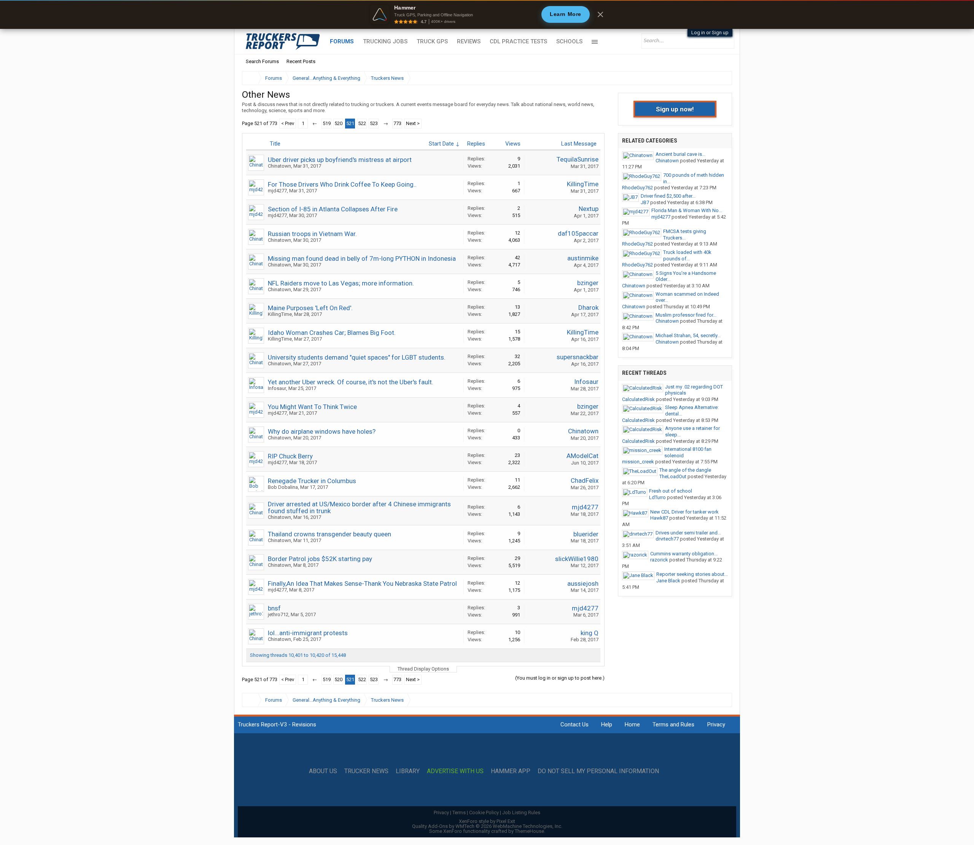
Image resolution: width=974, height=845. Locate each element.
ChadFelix (584, 480)
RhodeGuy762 (637, 187)
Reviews (469, 41)
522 (362, 123)
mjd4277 (277, 190)
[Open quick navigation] (721, 78)
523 (374, 123)
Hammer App (510, 771)
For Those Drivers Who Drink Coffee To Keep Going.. (342, 184)
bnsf (274, 608)
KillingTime (582, 184)
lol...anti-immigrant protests (308, 633)
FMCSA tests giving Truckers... (684, 234)
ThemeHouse (529, 831)
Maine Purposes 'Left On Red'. (310, 308)
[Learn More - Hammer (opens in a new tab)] (487, 14)
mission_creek (638, 462)
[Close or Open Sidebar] (712, 78)
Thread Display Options (423, 669)
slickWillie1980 (576, 559)
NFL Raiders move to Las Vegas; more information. (341, 283)
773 (397, 123)
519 (327, 123)
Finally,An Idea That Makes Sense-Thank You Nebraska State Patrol (362, 583)
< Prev (287, 123)
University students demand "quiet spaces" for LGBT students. (357, 357)
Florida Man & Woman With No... (686, 210)
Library (408, 771)
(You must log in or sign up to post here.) (560, 678)
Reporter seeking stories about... (692, 574)
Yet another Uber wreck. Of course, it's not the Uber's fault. (350, 382)
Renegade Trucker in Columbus (312, 481)
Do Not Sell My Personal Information (598, 771)
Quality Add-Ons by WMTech (487, 826)
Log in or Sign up (710, 32)
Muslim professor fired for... (686, 315)
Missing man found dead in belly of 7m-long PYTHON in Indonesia (362, 258)
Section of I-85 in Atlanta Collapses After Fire (333, 209)
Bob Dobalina (283, 487)
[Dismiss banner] (600, 14)
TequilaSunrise (577, 159)
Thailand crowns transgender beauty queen (329, 534)
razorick (659, 560)
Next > (413, 123)
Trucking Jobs (385, 41)
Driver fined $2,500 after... (668, 196)
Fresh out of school (670, 491)
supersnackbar (577, 357)
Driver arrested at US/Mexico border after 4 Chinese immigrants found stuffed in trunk (359, 507)
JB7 (645, 202)
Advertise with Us (455, 771)
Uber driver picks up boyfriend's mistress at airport (340, 159)
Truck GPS (432, 41)
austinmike (582, 258)
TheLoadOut (672, 476)
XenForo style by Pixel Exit (487, 821)
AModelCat (582, 456)
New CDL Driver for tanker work (684, 512)
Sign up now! (675, 109)
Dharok (588, 307)
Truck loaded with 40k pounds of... (687, 255)
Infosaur (277, 388)
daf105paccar (578, 233)
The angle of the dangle (685, 470)
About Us (323, 771)
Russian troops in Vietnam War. (312, 234)
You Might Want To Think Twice (312, 407)
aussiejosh (582, 583)
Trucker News (366, 771)
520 (338, 123)
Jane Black (668, 580)
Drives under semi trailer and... (688, 533)
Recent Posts (300, 61)
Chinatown (279, 166)
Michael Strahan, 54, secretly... (688, 335)
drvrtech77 (667, 539)
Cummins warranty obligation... (684, 553)
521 (350, 123)
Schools (569, 41)
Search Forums (262, 61)
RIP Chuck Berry (290, 456)
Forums (342, 41)
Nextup (588, 208)
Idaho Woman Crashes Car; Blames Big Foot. (332, 332)
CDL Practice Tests (518, 41)
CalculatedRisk (638, 399)
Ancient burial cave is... (680, 154)
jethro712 (278, 614)
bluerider (585, 534)
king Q (589, 633)
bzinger (587, 283)
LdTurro (657, 497)
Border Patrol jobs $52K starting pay (320, 559)
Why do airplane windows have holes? (322, 431)
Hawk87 (659, 518)
